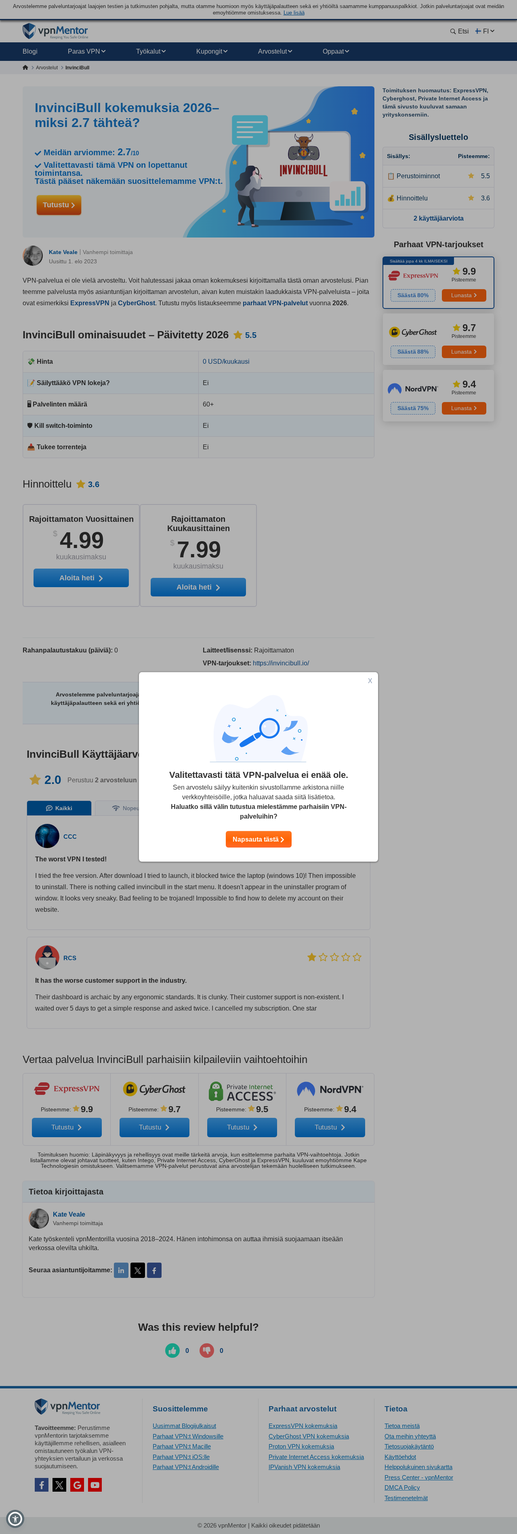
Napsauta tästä (256, 839)
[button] (15, 1519)
